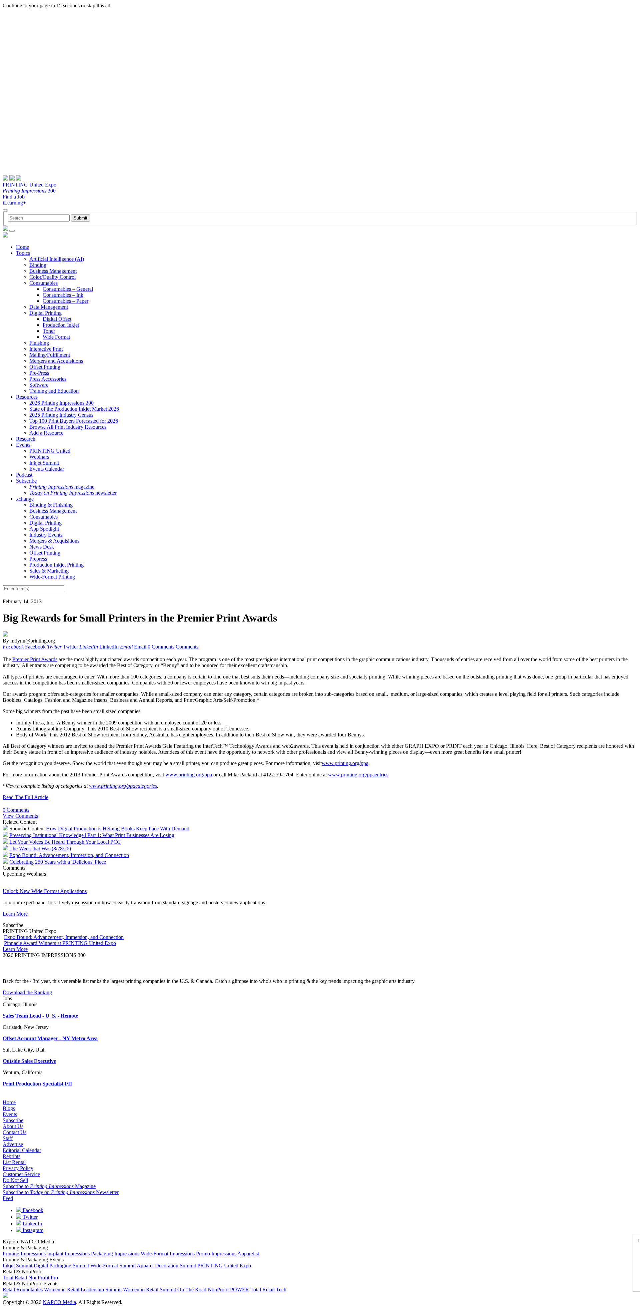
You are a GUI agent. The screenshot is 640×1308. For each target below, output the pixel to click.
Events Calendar (46, 469)
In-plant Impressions (68, 1253)
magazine (61, 487)
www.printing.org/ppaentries (358, 774)
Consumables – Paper (65, 301)
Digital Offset (57, 319)
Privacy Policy (18, 1168)
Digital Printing (45, 313)
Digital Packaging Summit (61, 1265)
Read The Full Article (25, 797)
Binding (37, 265)
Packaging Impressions (115, 1253)
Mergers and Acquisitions (56, 361)
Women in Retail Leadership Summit (83, 1289)
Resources (27, 397)
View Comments (20, 816)
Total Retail (15, 1277)
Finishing (39, 343)
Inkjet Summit (44, 463)
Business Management (53, 271)
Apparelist (248, 1253)
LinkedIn (31, 1223)
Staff (8, 1138)
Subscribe (26, 481)
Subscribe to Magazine (49, 1186)
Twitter (29, 1217)
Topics (23, 253)
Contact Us (14, 1132)
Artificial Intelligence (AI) (56, 259)
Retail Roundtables (23, 1289)
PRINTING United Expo (29, 185)
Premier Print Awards (34, 659)
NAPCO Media (59, 1302)
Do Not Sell (15, 1180)
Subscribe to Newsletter (61, 1192)
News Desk (41, 547)
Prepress (38, 559)
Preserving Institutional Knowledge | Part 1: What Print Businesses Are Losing (91, 835)
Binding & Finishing (51, 505)
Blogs (9, 1108)
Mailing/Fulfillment (49, 355)
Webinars (39, 457)
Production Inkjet (61, 325)
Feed (8, 1198)
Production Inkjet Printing (56, 565)
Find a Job (14, 197)
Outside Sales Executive (29, 1061)
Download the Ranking (27, 992)
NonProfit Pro (43, 1277)
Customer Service (21, 1174)
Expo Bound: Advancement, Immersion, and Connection (69, 855)
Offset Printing (44, 367)
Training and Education (54, 391)
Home (22, 247)
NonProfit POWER (228, 1289)
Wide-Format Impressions (168, 1253)
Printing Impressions (24, 1253)
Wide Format (56, 337)
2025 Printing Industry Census (61, 415)
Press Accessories (47, 379)
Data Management (48, 307)
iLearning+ (14, 203)
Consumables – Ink (63, 295)
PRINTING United (49, 451)
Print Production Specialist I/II (37, 1084)
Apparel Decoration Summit (166, 1265)
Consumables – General (68, 289)
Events (23, 445)
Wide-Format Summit (113, 1265)
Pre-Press (39, 373)
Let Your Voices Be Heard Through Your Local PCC (65, 842)
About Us (13, 1126)
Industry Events (45, 535)
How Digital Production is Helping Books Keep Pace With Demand (117, 828)
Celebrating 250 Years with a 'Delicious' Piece (57, 862)
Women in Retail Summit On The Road (164, 1289)
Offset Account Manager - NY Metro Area (50, 1038)
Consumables (43, 283)
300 (29, 191)
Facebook (32, 1210)
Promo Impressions (216, 1253)
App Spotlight (44, 529)
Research (25, 439)
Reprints (11, 1156)
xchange (25, 499)
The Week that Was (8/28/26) (40, 848)
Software (38, 385)
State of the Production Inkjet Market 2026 (74, 409)
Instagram (32, 1230)
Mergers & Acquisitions (54, 541)
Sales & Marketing (49, 571)
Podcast (24, 475)
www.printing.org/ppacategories (123, 786)
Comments (187, 647)
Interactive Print (46, 349)
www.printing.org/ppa (345, 763)
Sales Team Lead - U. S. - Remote (40, 1016)
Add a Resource (46, 433)
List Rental (14, 1162)
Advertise (13, 1144)
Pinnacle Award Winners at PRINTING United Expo (60, 943)
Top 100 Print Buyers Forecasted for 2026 (73, 421)
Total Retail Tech (268, 1289)
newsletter (73, 493)
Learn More (15, 914)
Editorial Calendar (22, 1150)
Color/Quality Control (52, 277)
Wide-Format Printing (52, 577)
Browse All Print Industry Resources (67, 427)
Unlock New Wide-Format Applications (45, 891)
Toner (49, 331)
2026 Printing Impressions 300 (61, 403)
